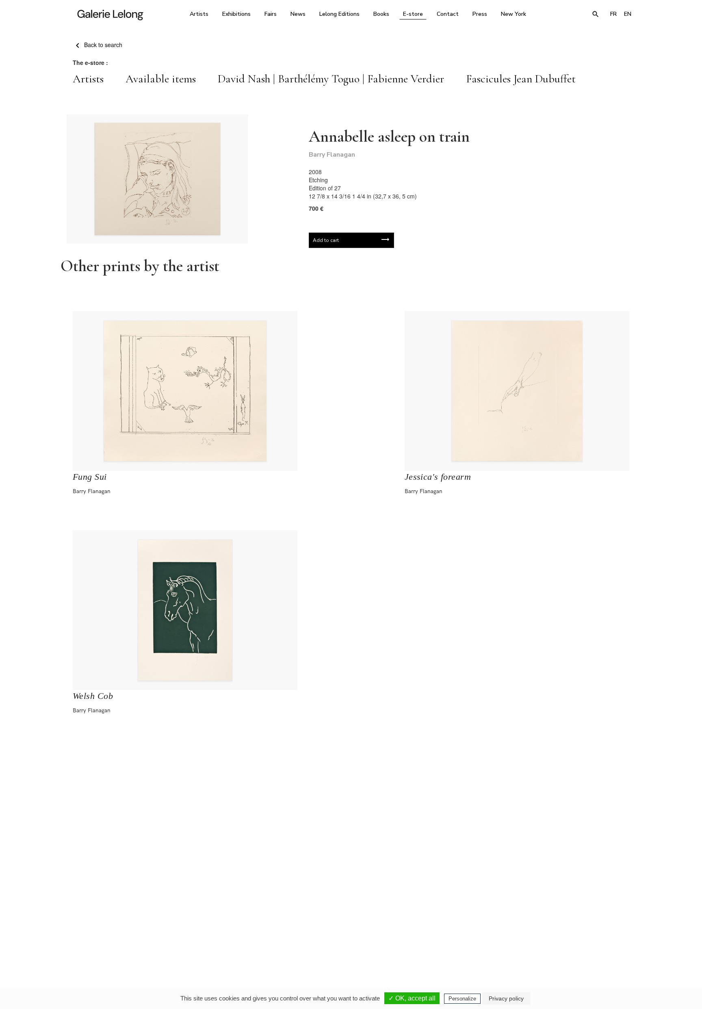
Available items (161, 79)
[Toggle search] (595, 14)
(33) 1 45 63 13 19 (241, 933)
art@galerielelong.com (556, 938)
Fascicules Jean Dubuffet (521, 79)
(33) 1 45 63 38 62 (348, 933)
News (298, 14)
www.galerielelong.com (600, 938)
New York (513, 14)
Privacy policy (506, 998)
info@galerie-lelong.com (237, 938)
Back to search (102, 45)
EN (627, 14)
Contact (448, 14)
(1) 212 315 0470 (560, 933)
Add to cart (326, 240)
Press (479, 14)
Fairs (270, 14)
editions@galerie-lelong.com (348, 938)
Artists (199, 14)
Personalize (462, 999)
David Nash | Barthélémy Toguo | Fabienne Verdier (331, 79)
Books (381, 14)
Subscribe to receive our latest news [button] (345, 836)
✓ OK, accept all (412, 998)
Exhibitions (236, 14)
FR (613, 14)
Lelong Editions (339, 14)
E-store (413, 14)
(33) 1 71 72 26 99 (454, 933)
